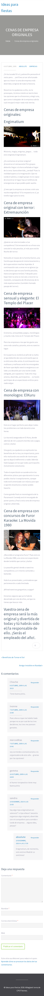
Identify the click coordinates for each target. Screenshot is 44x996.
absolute (23, 66)
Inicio (8, 41)
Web (3, 933)
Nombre (5, 908)
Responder (35, 682)
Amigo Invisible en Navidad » (31, 665)
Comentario (7, 875)
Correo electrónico (9, 921)
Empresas (33, 66)
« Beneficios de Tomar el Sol (13, 657)
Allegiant (29, 987)
